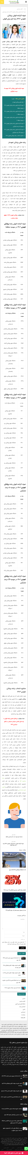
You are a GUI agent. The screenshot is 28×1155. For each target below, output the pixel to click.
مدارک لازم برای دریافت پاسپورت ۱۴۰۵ (13, 988)
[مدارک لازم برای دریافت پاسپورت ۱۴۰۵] (23, 988)
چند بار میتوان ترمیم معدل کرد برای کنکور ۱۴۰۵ (16, 910)
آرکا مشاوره (21, 22)
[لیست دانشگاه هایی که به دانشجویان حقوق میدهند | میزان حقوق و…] (25, 1128)
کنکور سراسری (22, 1001)
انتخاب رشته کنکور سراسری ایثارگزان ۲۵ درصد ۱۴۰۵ (15, 890)
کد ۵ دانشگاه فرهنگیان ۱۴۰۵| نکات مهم (17, 870)
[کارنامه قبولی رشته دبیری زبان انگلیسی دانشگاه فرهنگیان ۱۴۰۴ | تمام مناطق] (25, 1121)
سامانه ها (23, 1015)
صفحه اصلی (19, 1147)
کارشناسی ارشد (22, 1006)
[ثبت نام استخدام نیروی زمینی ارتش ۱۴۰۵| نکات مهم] (23, 958)
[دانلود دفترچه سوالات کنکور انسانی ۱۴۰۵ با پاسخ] (23, 973)
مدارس (23, 998)
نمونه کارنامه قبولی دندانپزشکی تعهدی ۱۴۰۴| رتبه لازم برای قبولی (13, 844)
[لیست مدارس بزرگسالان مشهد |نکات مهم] (25, 1115)
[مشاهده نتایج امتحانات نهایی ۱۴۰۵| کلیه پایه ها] (25, 1109)
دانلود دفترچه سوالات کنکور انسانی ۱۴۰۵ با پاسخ (11, 1091)
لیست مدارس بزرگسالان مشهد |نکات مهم (13, 1115)
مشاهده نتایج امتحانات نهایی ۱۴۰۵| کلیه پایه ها (12, 1109)
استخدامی (23, 1012)
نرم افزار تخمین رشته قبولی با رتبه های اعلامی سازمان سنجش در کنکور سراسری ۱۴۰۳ (14, 721)
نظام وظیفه (23, 1017)
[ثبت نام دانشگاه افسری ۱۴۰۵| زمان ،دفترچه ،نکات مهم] (23, 980)
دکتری (24, 1009)
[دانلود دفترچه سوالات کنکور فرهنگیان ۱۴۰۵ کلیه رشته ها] (23, 965)
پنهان (13, 99)
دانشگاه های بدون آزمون (20, 1004)
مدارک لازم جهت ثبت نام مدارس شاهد (14, 837)
